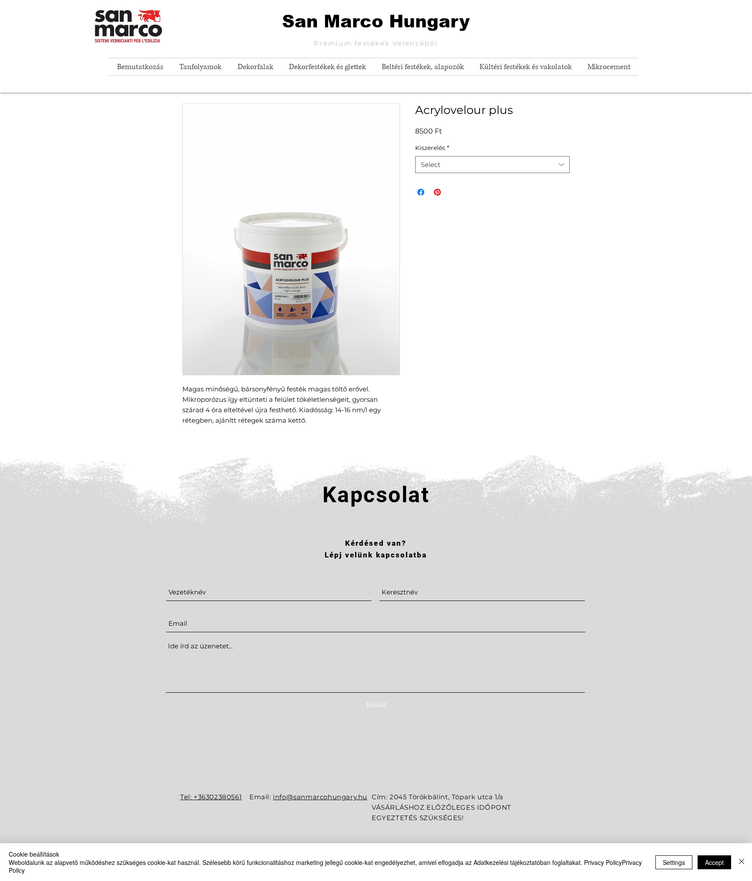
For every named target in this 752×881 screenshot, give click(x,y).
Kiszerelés (432, 148)
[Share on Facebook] (421, 192)
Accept (714, 862)
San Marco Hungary (376, 21)
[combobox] (492, 164)
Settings (674, 862)
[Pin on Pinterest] (437, 192)
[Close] (741, 862)
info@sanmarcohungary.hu (320, 797)
